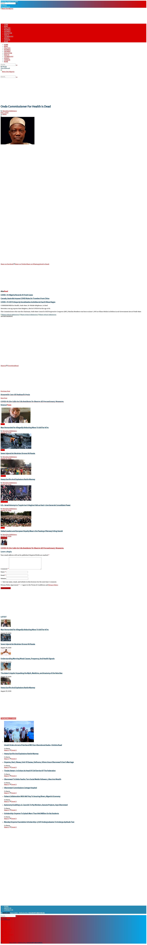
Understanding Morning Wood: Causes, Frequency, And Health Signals (28, 659)
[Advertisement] (52, 91)
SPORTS (6, 38)
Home (6, 923)
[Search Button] (16, 3)
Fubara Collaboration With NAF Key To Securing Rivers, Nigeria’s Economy (32, 796)
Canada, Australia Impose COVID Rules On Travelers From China (25, 298)
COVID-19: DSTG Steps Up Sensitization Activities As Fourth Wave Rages (28, 302)
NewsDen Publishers (10, 111)
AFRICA (3, 476)
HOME (6, 24)
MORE (6, 41)
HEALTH (6, 35)
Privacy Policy (53, 585)
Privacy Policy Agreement (10, 585)
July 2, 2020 (4, 112)
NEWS (6, 26)
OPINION (7, 40)
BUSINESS (7, 29)
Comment (5, 569)
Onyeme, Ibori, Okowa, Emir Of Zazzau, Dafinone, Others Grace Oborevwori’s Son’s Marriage (39, 762)
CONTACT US (8, 910)
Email (3, 575)
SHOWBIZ (7, 31)
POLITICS (7, 28)
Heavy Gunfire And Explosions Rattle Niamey (18, 479)
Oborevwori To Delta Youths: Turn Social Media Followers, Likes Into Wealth (32, 779)
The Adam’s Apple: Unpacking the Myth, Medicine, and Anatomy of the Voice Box (31, 673)
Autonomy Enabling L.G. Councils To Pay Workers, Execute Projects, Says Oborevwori (36, 805)
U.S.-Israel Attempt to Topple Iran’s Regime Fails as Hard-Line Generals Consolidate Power (36, 505)
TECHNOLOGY (8, 36)
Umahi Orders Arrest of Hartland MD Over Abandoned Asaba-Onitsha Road (33, 745)
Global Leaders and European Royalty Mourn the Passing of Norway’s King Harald (32, 531)
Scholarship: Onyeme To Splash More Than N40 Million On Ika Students (31, 813)
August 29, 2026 (6, 432)
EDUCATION (8, 33)
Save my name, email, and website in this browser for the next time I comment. (30, 582)
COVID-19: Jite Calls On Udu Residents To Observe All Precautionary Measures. (32, 548)
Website (3, 578)
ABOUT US (7, 908)
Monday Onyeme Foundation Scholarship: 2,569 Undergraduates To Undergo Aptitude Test (39, 822)
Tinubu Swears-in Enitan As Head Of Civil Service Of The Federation (30, 771)
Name (3, 572)
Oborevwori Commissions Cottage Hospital (20, 788)
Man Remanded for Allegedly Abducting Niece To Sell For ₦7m (25, 428)
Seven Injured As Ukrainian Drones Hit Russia (18, 453)
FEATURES (4, 502)
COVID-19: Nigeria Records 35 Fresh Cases (17, 295)
